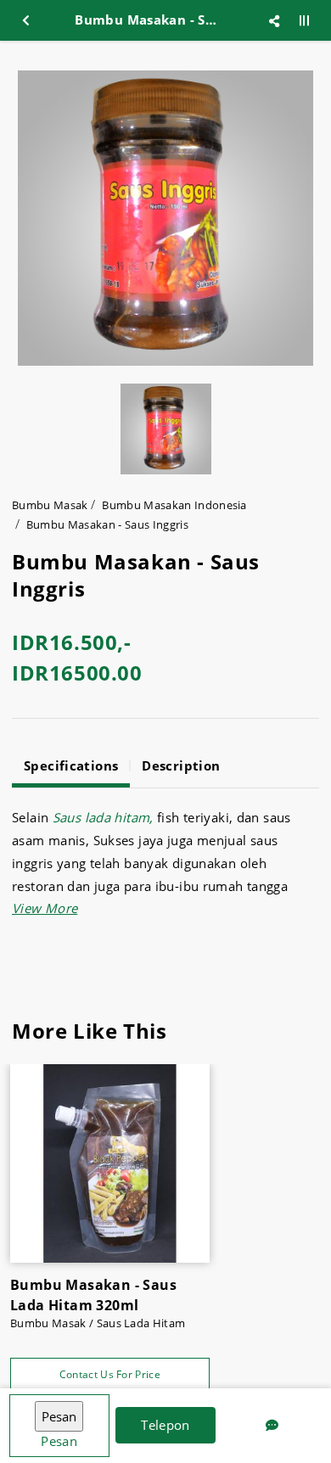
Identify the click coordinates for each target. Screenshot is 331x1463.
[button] (44, 908)
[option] (165, 218)
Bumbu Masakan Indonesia (174, 505)
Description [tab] (181, 765)
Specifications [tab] (71, 765)
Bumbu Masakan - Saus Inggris (107, 524)
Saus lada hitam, (103, 817)
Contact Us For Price (109, 1374)
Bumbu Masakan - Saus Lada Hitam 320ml (93, 1294)
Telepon (165, 1424)
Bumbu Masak (50, 505)
